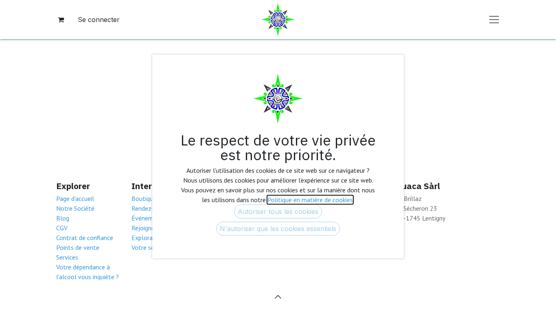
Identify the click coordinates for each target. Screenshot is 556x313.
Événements (148, 218)
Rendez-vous (148, 208)
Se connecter (99, 19)
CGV (62, 228)
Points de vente (77, 247)
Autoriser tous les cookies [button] (278, 211)
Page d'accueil (75, 198)
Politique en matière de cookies (310, 200)
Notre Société (75, 208)
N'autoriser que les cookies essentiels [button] (278, 229)
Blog (62, 218)
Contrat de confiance (84, 238)
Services (67, 257)
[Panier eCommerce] (60, 19)
